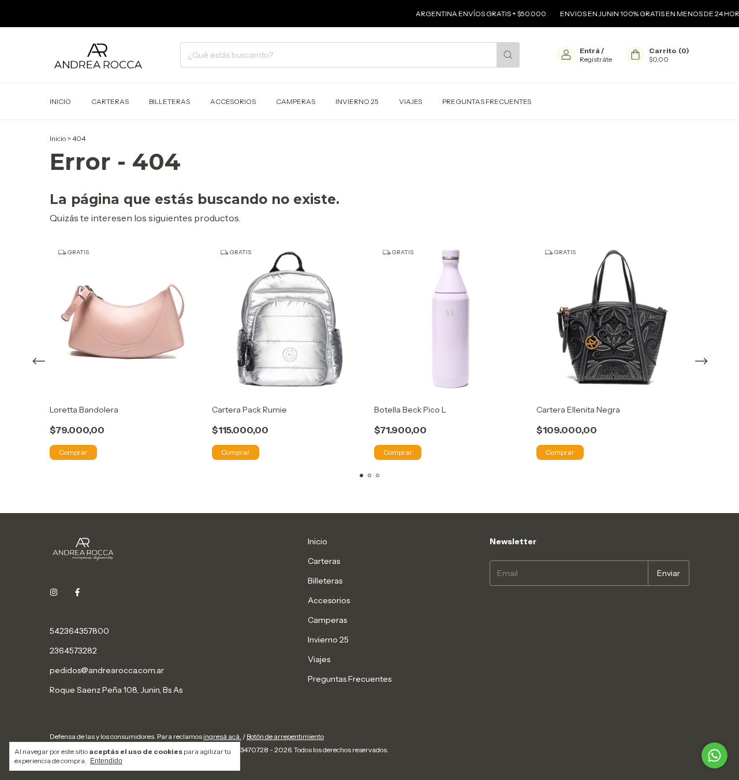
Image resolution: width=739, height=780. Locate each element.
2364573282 (73, 650)
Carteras (110, 101)
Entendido (106, 761)
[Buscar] (508, 55)
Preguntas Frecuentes (486, 101)
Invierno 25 (357, 101)
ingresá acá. (222, 736)
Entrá (590, 50)
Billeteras (169, 101)
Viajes (410, 101)
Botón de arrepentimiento (285, 736)
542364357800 (79, 631)
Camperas (295, 101)
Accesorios (233, 101)
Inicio (60, 101)
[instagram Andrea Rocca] (54, 593)
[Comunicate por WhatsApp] (714, 755)
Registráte (596, 59)
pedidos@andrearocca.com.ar (107, 670)
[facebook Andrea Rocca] (77, 593)
